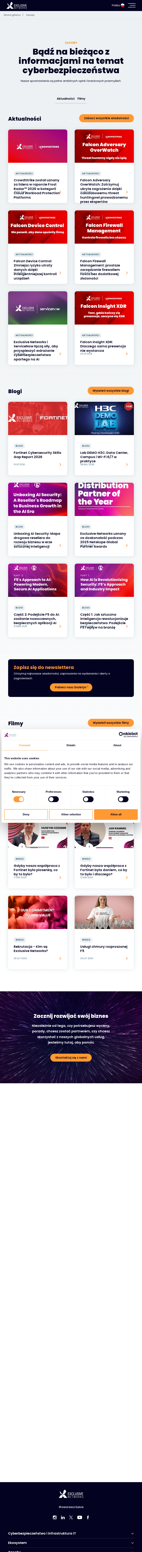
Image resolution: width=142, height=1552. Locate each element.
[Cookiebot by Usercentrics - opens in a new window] (121, 734)
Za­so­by (30, 15)
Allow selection (71, 814)
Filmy (81, 99)
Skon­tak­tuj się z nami (71, 1058)
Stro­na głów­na (13, 15)
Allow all (115, 814)
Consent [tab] (24, 745)
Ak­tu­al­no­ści (66, 99)
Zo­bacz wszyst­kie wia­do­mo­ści (106, 118)
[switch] (53, 799)
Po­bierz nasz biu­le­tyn (70, 687)
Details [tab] (71, 745)
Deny (26, 814)
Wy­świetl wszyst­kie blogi (111, 391)
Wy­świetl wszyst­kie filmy (111, 723)
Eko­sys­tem (17, 1542)
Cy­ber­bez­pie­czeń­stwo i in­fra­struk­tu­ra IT (42, 1533)
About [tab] (117, 745)
